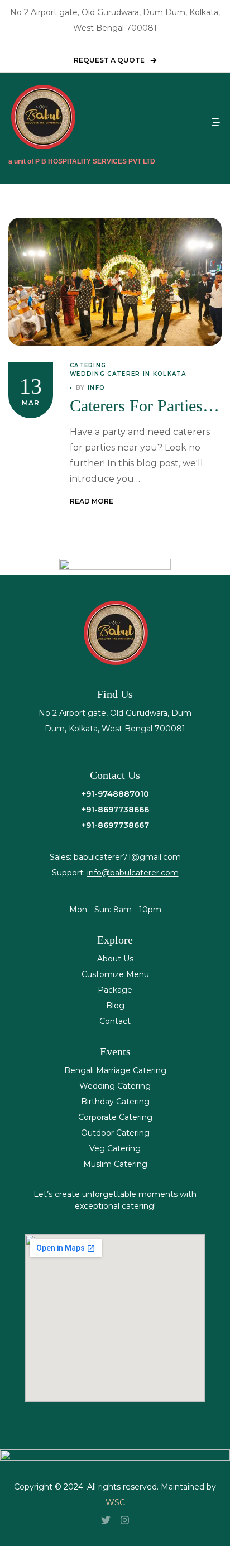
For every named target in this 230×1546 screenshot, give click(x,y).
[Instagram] (124, 1519)
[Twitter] (105, 1519)
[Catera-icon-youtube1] (143, 1519)
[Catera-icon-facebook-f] (86, 1519)
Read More (91, 501)
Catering (88, 365)
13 (31, 386)
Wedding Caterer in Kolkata (128, 373)
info (96, 387)
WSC (115, 1502)
